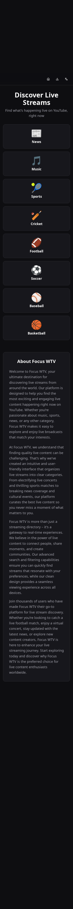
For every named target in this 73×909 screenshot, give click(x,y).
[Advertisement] (36, 36)
